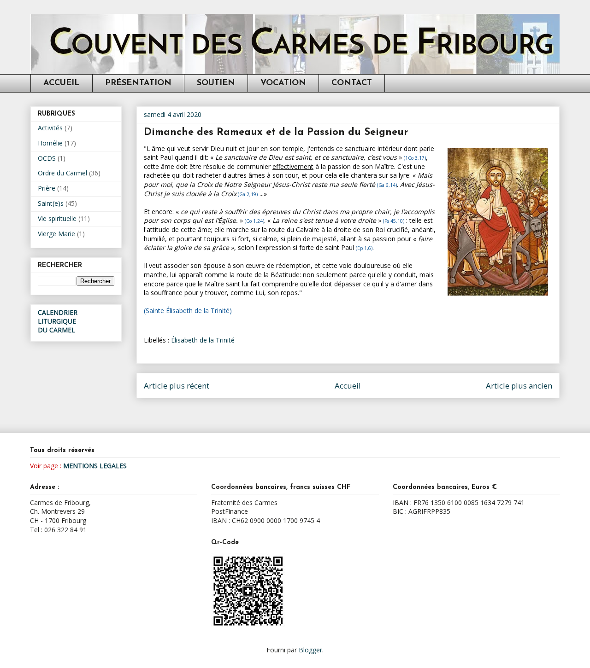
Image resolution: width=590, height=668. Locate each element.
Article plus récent (176, 385)
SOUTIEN (216, 83)
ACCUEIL (61, 83)
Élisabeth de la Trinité (203, 340)
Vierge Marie (56, 233)
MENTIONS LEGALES (95, 465)
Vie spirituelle (57, 218)
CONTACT (351, 83)
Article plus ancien (519, 385)
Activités (50, 127)
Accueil (348, 385)
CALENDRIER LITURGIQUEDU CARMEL (57, 321)
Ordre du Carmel (62, 172)
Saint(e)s (51, 203)
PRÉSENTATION (138, 83)
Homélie (50, 143)
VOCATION (283, 83)
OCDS (47, 158)
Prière (46, 188)
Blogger (310, 649)
